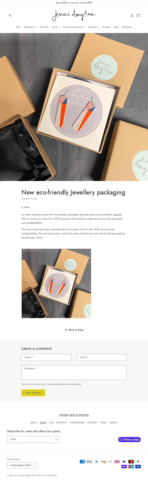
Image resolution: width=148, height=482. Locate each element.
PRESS (103, 422)
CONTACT (92, 422)
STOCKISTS (61, 422)
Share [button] (27, 207)
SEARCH (114, 422)
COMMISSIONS (77, 422)
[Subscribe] (56, 439)
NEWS (43, 422)
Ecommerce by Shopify (48, 475)
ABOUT (33, 422)
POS (33, 475)
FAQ (51, 422)
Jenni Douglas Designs (22, 475)
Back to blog (76, 330)
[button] (10, 15)
